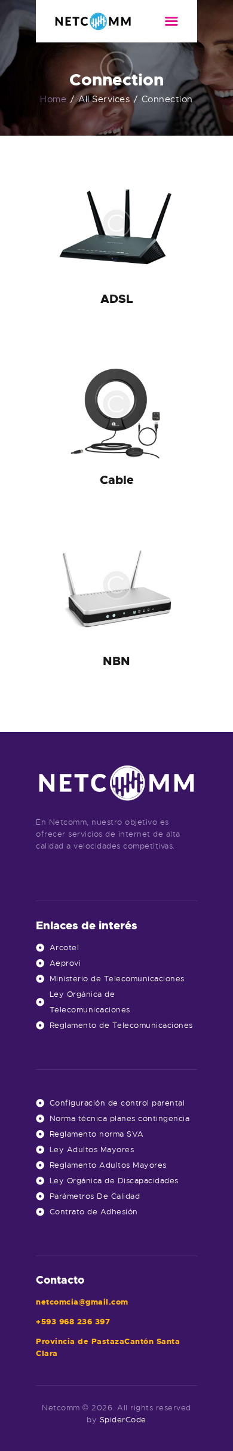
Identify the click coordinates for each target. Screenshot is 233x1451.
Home (53, 99)
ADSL (116, 299)
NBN (116, 661)
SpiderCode (123, 1420)
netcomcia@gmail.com (82, 1302)
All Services (104, 99)
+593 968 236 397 (73, 1322)
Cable (117, 480)
